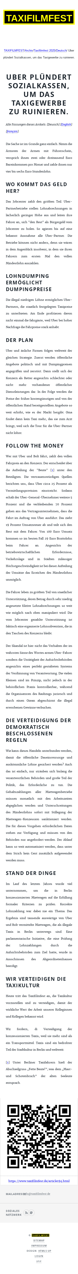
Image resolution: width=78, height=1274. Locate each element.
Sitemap (39, 1240)
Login (39, 1256)
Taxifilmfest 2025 (44, 50)
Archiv (29, 50)
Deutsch (61, 50)
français (12, 131)
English (66, 124)
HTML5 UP (44, 1250)
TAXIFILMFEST (14, 50)
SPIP (38, 1261)
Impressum (39, 1245)
